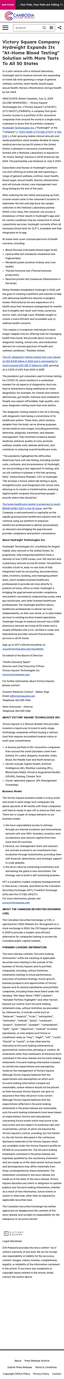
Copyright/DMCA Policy (16, 1373)
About (17, 1360)
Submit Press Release (19, 1367)
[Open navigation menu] (5, 28)
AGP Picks (8, 4)
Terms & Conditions (46, 1367)
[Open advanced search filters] (51, 27)
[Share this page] (59, 28)
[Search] (44, 27)
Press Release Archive (37, 1360)
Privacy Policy (41, 1373)
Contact (56, 1373)
